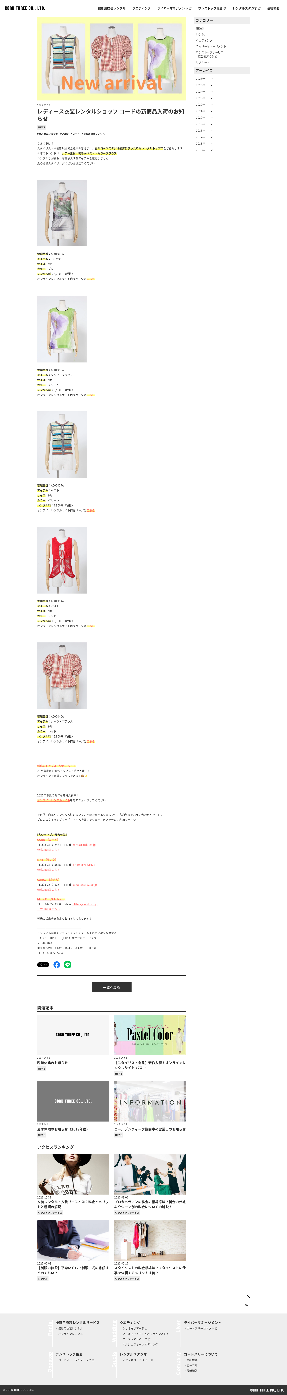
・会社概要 (191, 1360)
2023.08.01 (150, 1202)
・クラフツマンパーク (133, 1339)
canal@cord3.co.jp (84, 884)
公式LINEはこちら (48, 849)
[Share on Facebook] (56, 964)
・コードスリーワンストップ (73, 1360)
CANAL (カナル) (48, 879)
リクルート (203, 62)
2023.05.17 (150, 1268)
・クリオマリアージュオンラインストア (144, 1333)
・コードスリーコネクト (199, 1328)
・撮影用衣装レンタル (69, 1328)
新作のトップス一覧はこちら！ (56, 766)
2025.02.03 (73, 1268)
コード (76, 134)
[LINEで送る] (67, 964)
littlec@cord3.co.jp (84, 904)
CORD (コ (44, 839)
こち (89, 278)
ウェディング (204, 40)
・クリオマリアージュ (133, 1328)
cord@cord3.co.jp (84, 844)
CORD (65, 134)
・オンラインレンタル (69, 1333)
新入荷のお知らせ (48, 134)
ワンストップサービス (50, 1213)
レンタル (43, 1279)
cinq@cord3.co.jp (83, 864)
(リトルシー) (58, 899)
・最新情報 (191, 1370)
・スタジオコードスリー (135, 1360)
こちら (91, 510)
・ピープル (191, 1365)
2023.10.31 (73, 1202)
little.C (43, 899)
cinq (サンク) (46, 859)
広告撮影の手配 (207, 56)
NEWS (41, 127)
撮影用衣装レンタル (94, 134)
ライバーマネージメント (211, 46)
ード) (55, 839)
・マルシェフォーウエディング (139, 1344)
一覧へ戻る (111, 987)
